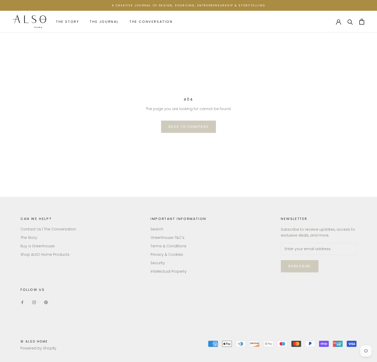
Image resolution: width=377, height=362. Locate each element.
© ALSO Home (34, 341)
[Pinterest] (46, 302)
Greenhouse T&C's (167, 237)
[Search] (350, 21)
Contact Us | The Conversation (48, 229)
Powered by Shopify (38, 348)
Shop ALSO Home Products (45, 254)
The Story (67, 21)
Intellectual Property (169, 271)
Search (157, 229)
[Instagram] (34, 302)
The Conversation (151, 21)
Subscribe (299, 266)
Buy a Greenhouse (38, 246)
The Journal (104, 21)
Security (158, 262)
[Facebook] (22, 302)
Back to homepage (188, 126)
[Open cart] (361, 22)
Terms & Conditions (168, 246)
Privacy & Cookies (167, 254)
